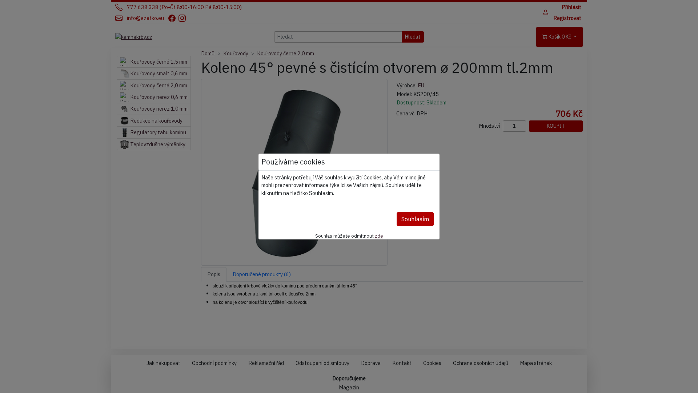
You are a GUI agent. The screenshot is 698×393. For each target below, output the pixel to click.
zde (379, 236)
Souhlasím (415, 219)
